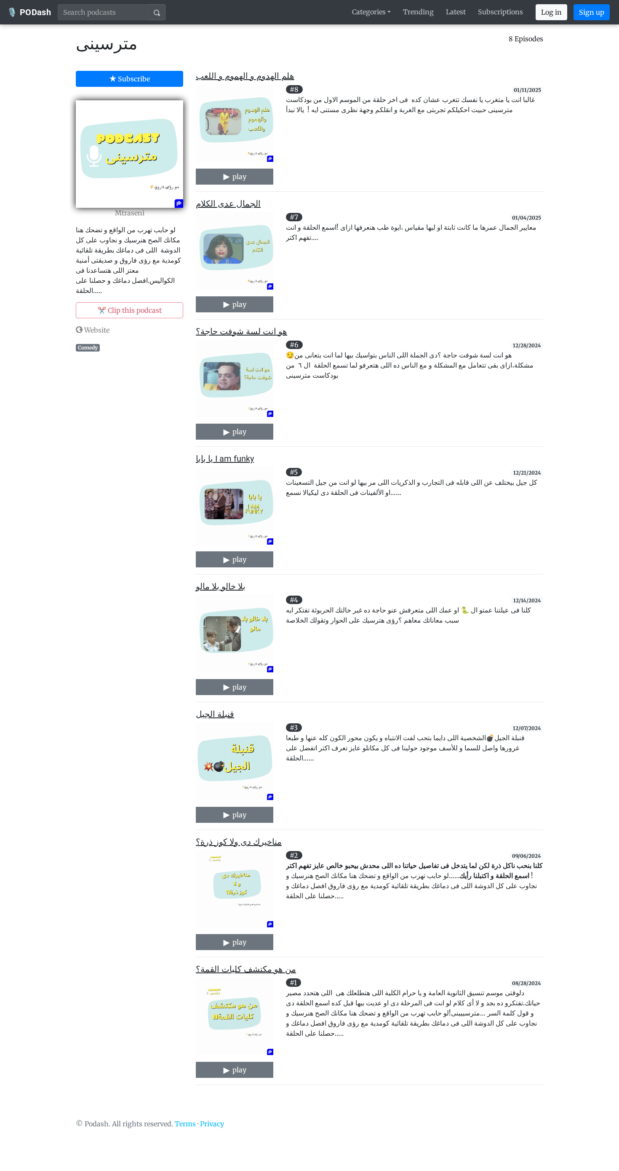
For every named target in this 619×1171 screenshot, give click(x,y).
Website (96, 330)
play (238, 176)
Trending (418, 12)
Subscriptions (500, 12)
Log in (551, 12)
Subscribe (133, 79)
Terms (185, 1124)
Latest (456, 12)
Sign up (591, 12)
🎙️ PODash (29, 12)
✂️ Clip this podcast (130, 310)
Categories (369, 12)
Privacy (212, 1124)
